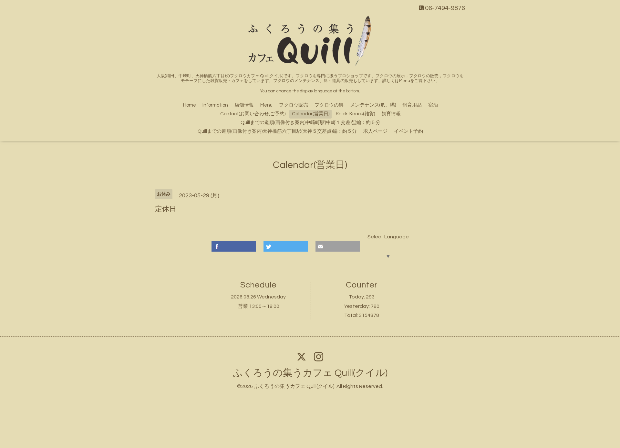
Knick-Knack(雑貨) (355, 113)
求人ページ (375, 131)
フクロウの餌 (329, 105)
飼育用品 (412, 105)
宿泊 (433, 105)
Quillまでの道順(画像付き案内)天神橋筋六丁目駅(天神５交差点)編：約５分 (277, 131)
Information (215, 105)
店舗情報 (244, 105)
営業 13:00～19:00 (258, 306)
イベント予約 (408, 131)
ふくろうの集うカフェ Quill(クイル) (310, 373)
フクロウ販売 (293, 105)
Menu (266, 105)
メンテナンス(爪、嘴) (373, 105)
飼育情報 (391, 113)
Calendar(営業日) (310, 113)
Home (189, 105)
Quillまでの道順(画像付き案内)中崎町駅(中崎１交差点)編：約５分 (310, 122)
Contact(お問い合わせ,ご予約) (252, 113)
